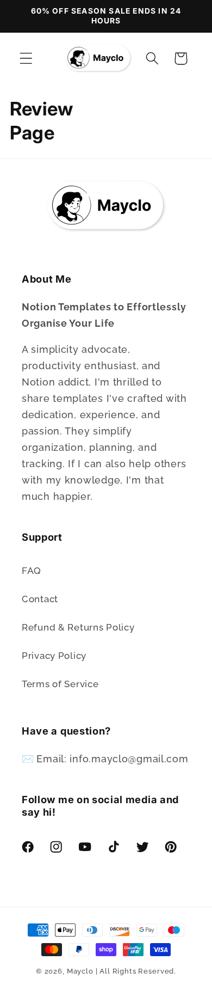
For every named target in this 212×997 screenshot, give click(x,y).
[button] (26, 58)
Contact (40, 599)
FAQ (31, 570)
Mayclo (80, 971)
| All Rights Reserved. (136, 971)
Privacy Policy (54, 655)
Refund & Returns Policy (78, 627)
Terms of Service (60, 683)
